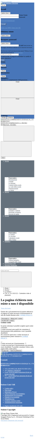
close (3, 158)
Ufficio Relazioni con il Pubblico (15, 394)
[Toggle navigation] (16, 149)
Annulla (4, 117)
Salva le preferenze (15, 350)
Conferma (10, 117)
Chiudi (3, 65)
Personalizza (5, 318)
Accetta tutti (8, 320)
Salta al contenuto (6, 1)
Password (22, 17)
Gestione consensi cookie (12, 401)
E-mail (21, 45)
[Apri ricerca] (19, 133)
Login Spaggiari (18, 52)
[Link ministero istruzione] (9, 3)
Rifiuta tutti (16, 318)
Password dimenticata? (8, 21)
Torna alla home (6, 308)
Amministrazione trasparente (13, 402)
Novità (7, 290)
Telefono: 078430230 (14, 370)
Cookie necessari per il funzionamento (13, 343)
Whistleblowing (9, 399)
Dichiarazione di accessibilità (13, 395)
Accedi (3, 5)
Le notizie (8, 291)
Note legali (8, 390)
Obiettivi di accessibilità (12, 397)
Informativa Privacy (11, 392)
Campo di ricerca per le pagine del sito (12, 269)
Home (6, 288)
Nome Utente (23, 15)
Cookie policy (9, 388)
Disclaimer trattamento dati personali (12, 420)
